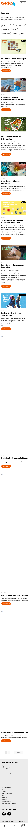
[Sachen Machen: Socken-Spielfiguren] (13, 300)
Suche (14, 825)
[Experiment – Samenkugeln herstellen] (13, 252)
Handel (3, 772)
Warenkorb (21, 824)
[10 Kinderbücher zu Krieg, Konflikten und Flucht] (13, 208)
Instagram (9, 814)
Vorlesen (22, 33)
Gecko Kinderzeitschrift (8, 4)
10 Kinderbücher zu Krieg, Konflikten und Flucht (12, 221)
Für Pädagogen (5, 29)
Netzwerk (4, 776)
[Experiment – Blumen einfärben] (13, 169)
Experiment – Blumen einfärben (10, 182)
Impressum (4, 791)
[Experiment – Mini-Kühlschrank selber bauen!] (13, 85)
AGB (3, 795)
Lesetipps (15, 33)
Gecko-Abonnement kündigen (9, 803)
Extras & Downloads (20, 25)
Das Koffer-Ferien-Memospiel (13, 58)
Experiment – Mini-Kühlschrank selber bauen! (12, 98)
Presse (3, 770)
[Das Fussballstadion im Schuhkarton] (13, 124)
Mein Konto (4, 825)
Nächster (19, 752)
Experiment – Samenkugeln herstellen (12, 266)
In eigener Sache (6, 33)
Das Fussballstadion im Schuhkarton (11, 137)
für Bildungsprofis (6, 768)
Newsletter (4, 799)
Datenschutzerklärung (7, 793)
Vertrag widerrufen (6, 787)
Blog (3, 766)
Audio (12, 25)
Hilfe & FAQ (4, 797)
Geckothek (14, 29)
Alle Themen (5, 25)
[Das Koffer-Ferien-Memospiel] (13, 46)
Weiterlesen (5, 70)
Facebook (4, 814)
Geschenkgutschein (6, 801)
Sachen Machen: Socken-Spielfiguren (11, 314)
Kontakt (4, 789)
